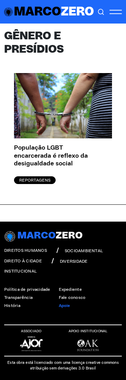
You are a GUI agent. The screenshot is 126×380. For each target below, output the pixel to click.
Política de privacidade (27, 289)
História (12, 305)
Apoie (64, 305)
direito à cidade (23, 261)
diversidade (74, 261)
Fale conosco (72, 297)
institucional (20, 271)
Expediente (70, 289)
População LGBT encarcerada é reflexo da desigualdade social (51, 156)
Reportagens (34, 180)
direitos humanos (25, 250)
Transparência (18, 297)
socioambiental (84, 251)
